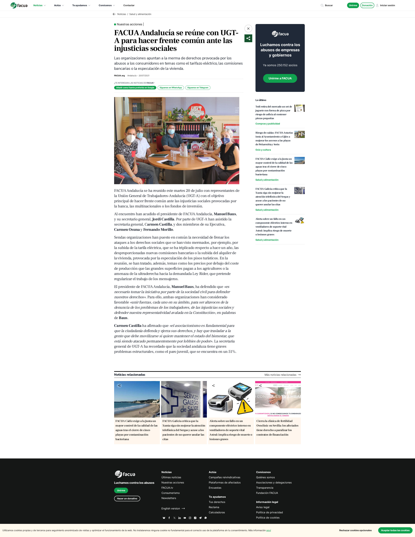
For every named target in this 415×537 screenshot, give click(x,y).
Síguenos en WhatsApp (171, 87)
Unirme (353, 5)
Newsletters (168, 498)
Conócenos (105, 5)
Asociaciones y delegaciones (274, 482)
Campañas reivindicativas (224, 477)
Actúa (57, 5)
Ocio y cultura (263, 149)
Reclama (214, 507)
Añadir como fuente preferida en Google (135, 87)
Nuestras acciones (172, 482)
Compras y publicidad (267, 123)
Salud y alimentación (267, 179)
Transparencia (264, 487)
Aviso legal (262, 507)
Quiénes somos (265, 477)
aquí (268, 530)
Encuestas (215, 487)
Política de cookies (267, 517)
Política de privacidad (269, 512)
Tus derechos (217, 502)
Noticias (37, 5)
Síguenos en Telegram (197, 87)
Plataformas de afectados (225, 482)
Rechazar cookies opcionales (355, 530)
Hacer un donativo (127, 498)
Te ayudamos (79, 5)
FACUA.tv (167, 487)
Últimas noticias (171, 477)
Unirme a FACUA (280, 78)
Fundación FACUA (267, 492)
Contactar (129, 5)
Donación (367, 5)
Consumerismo (170, 492)
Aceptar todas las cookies (395, 530)
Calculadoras (217, 512)
